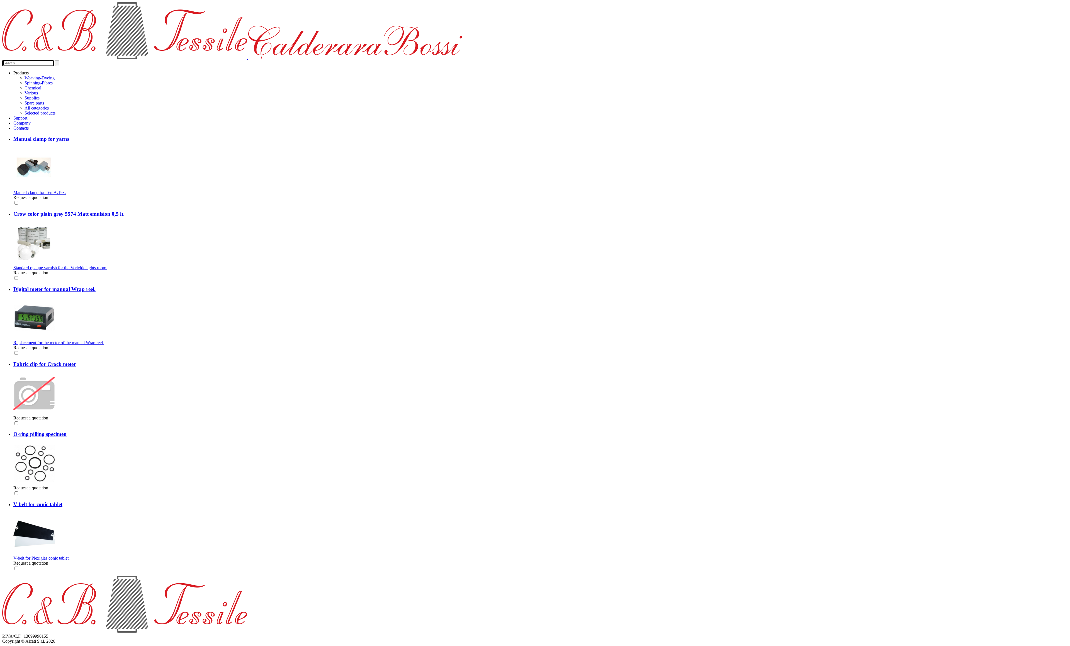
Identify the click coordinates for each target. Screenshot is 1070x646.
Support (20, 118)
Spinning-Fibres (39, 83)
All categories (37, 108)
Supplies (32, 98)
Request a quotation (30, 197)
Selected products (40, 113)
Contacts (21, 128)
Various (31, 93)
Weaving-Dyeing (40, 78)
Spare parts (34, 103)
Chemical (33, 88)
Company (22, 123)
